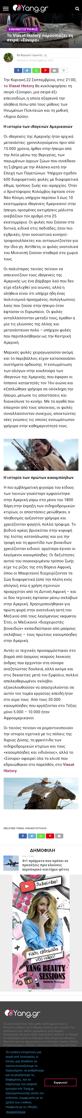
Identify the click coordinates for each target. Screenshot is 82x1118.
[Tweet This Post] (27, 69)
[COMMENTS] (63, 69)
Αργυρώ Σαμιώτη (31, 55)
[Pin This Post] (45, 69)
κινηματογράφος (36, 828)
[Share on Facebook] (18, 69)
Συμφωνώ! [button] (61, 1082)
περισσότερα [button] (15, 1112)
